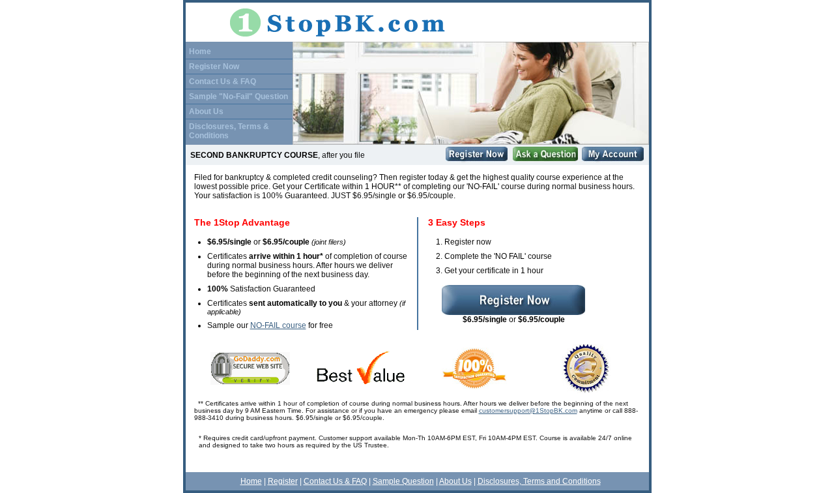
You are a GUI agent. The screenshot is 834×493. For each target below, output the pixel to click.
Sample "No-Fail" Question (238, 96)
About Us (206, 111)
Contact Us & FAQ (222, 81)
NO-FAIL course (278, 325)
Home (200, 51)
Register (283, 481)
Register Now (214, 66)
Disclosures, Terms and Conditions (539, 481)
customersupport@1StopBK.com (528, 410)
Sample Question (403, 481)
